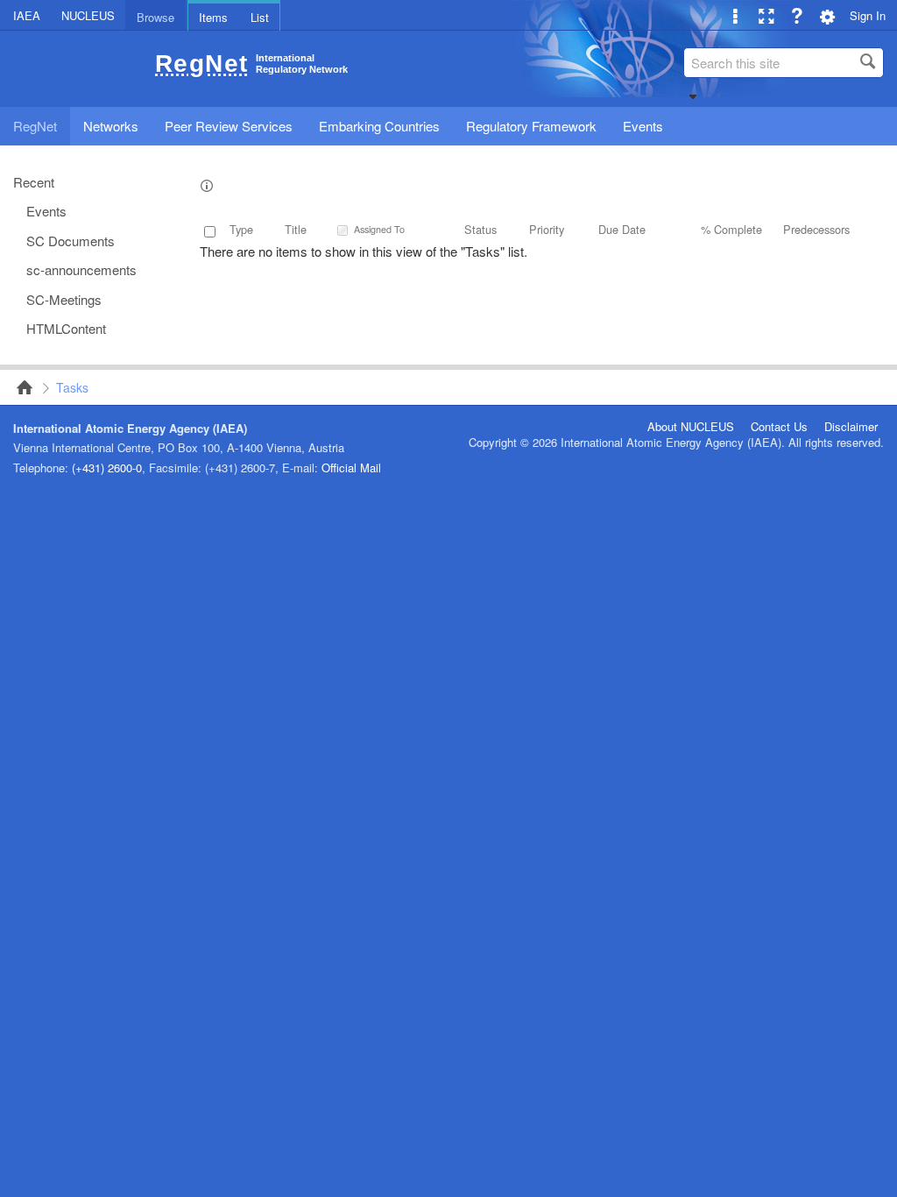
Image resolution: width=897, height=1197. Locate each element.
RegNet (19, 387)
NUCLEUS (88, 15)
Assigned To (379, 229)
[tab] (155, 14)
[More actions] (735, 15)
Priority (546, 229)
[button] (693, 96)
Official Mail (351, 467)
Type (241, 229)
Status (480, 229)
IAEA (26, 15)
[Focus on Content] (766, 15)
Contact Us (779, 427)
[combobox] (783, 62)
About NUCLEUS (690, 427)
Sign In (868, 15)
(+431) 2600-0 (107, 467)
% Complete (731, 229)
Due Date (622, 229)
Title (296, 229)
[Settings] (827, 15)
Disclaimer (851, 427)
